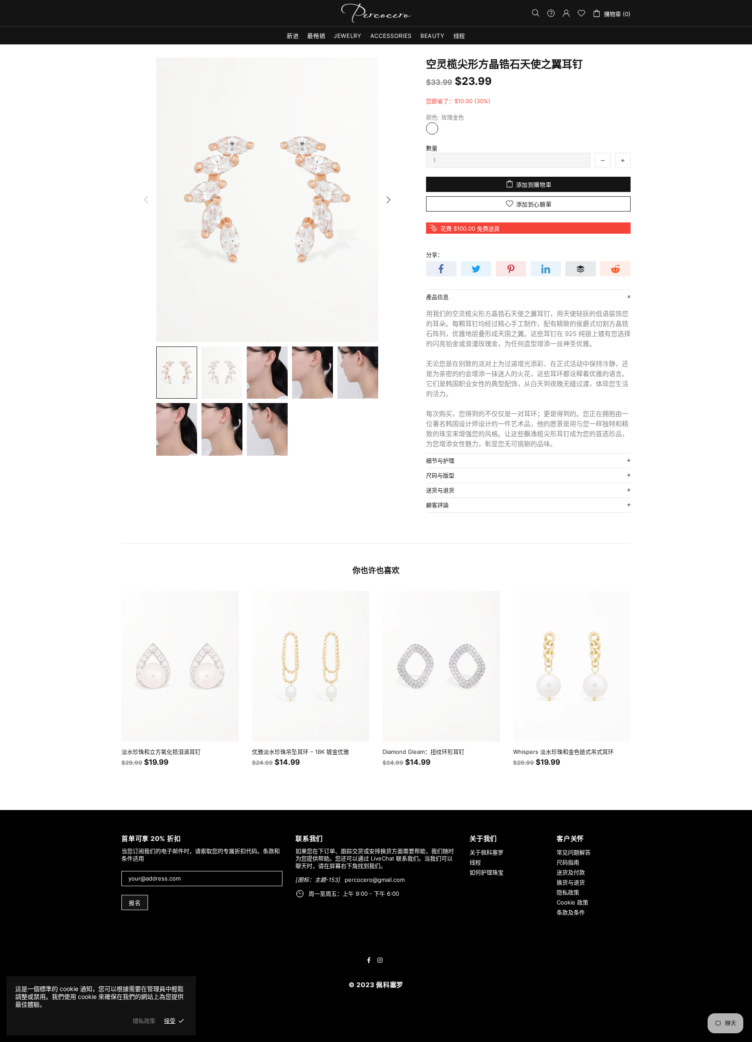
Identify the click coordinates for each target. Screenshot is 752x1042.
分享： (434, 254)
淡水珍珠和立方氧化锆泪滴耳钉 (161, 751)
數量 (431, 148)
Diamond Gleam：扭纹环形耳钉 (423, 751)
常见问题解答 (574, 852)
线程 (475, 862)
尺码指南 (568, 862)
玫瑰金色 (432, 128)
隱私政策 (144, 1020)
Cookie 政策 (572, 902)
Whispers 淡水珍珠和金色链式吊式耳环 (563, 751)
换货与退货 (571, 882)
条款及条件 (571, 912)
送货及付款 (571, 872)
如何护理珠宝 (487, 872)
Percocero (376, 13)
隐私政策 (568, 892)
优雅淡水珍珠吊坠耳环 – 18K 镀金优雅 (300, 751)
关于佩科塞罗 (487, 852)
